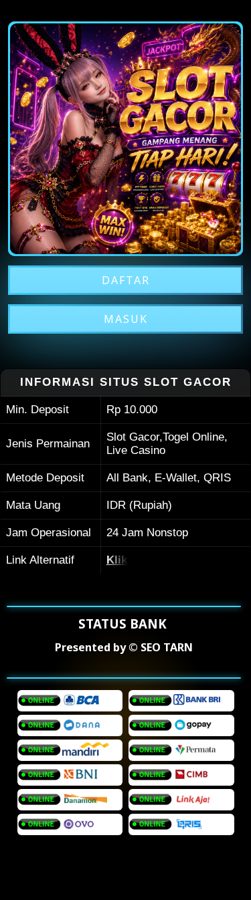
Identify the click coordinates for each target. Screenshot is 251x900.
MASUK (126, 319)
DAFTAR (126, 280)
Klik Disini (133, 560)
